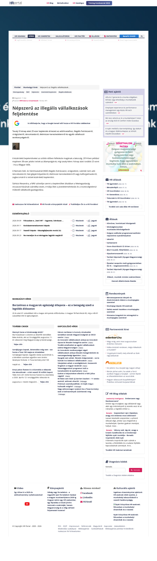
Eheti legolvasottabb (128, 40)
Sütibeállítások (97, 529)
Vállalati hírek (46, 40)
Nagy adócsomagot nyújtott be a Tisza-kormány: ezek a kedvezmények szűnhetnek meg (78, 391)
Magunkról (97, 526)
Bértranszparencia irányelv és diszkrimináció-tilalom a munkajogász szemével (123, 300)
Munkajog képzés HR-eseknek (119, 306)
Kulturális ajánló (125, 488)
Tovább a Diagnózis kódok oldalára (120, 475)
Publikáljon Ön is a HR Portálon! (84, 204)
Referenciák (86, 526)
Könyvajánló (57, 488)
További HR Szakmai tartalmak (119, 450)
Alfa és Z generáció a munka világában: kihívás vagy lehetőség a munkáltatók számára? (121, 100)
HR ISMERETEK (44, 36)
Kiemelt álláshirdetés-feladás (124, 281)
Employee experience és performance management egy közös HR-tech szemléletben (121, 110)
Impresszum (74, 526)
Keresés (109, 466)
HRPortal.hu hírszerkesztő (28, 101)
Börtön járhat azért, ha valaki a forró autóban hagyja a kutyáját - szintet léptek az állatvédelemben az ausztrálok (124, 373)
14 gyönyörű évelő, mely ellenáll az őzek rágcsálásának (123, 354)
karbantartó (112, 243)
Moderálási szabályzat (67, 529)
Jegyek (94, 220)
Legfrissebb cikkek (24, 40)
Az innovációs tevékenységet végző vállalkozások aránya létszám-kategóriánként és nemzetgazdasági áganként (78, 353)
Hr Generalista (117, 194)
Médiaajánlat (83, 529)
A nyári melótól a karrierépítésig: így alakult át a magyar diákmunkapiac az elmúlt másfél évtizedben (123, 131)
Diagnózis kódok (118, 461)
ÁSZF (65, 526)
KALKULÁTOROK (62, 36)
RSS (59, 526)
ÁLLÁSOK (95, 36)
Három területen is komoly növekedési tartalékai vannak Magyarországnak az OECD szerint (77, 334)
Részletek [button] (80, 220)
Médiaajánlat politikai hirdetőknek (119, 529)
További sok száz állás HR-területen (124, 207)
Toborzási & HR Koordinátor (123, 198)
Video (20, 488)
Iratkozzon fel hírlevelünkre (69, 531)
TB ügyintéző (116, 184)
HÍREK (31, 36)
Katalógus (78, 3)
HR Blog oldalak (118, 393)
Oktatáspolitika (73, 40)
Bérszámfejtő (117, 187)
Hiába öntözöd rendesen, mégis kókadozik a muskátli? (124, 348)
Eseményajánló (20, 213)
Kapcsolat (108, 526)
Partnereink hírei (119, 329)
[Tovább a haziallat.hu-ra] (124, 362)
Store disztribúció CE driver (122, 246)
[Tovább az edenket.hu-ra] (124, 336)
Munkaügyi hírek (30, 87)
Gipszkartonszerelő (119, 253)
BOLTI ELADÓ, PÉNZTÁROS (122, 250)
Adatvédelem (119, 526)
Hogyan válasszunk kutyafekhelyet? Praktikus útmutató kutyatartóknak (121, 380)
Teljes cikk (18, 344)
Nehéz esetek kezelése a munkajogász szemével (123, 310)
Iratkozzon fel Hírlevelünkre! (26, 204)
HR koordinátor (118, 191)
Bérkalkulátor (63, 3)
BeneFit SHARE (129, 36)
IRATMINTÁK (111, 36)
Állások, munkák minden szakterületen (124, 277)
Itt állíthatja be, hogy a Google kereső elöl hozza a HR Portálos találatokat (59, 123)
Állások (113, 219)
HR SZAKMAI (20, 36)
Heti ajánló (114, 91)
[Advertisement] (55, 268)
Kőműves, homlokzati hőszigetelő (121, 223)
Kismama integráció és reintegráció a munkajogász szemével (122, 316)
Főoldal (17, 87)
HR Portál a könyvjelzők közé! (54, 204)
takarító (110, 239)
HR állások (115, 179)
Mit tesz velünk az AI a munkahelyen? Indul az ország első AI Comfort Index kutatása (123, 120)
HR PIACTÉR (80, 36)
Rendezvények (117, 293)
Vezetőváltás (98, 40)
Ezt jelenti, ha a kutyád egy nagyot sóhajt (123, 368)
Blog (50, 3)
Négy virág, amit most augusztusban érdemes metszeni (122, 342)
